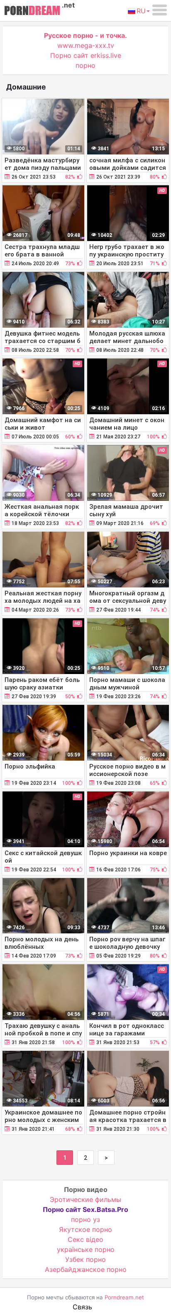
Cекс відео (85, 1239)
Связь (82, 1307)
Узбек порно (85, 1259)
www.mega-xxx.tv (85, 45)
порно (85, 65)
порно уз (85, 1219)
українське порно (86, 1249)
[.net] (32, 11)
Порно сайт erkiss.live (85, 55)
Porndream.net (124, 1297)
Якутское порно (85, 1229)
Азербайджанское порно (86, 1269)
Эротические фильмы (85, 1199)
